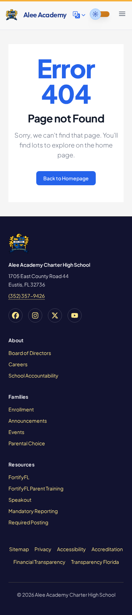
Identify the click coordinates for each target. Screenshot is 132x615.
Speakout (19, 499)
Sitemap (19, 549)
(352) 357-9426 (26, 296)
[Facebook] (15, 315)
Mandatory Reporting (33, 511)
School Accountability (33, 375)
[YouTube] (75, 315)
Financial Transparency (39, 562)
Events (16, 432)
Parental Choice (26, 443)
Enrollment (21, 409)
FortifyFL (18, 477)
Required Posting (28, 522)
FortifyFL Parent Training (35, 488)
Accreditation (107, 549)
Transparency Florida (95, 562)
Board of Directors (29, 353)
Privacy (42, 549)
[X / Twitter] (55, 315)
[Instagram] (35, 315)
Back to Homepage (66, 178)
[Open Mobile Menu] (122, 14)
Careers (17, 364)
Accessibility (71, 549)
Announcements (27, 420)
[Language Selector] (80, 14)
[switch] (99, 14)
